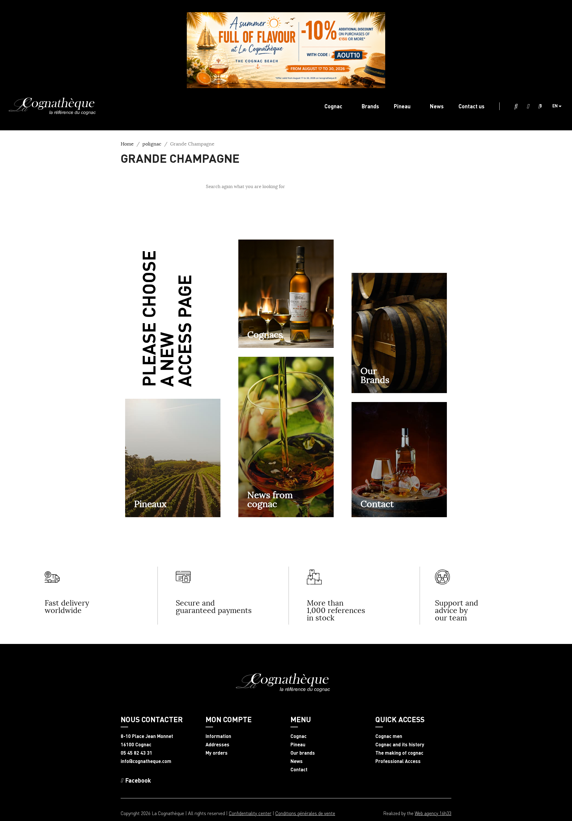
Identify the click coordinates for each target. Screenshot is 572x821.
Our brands (302, 753)
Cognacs (265, 334)
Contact (377, 503)
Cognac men (388, 736)
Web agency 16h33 (433, 813)
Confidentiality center (250, 813)
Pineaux (150, 503)
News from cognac (270, 499)
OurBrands (374, 375)
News (296, 761)
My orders (217, 753)
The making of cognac (399, 753)
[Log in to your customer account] (528, 107)
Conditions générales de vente (305, 813)
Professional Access (398, 761)
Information (218, 736)
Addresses (217, 744)
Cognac (298, 736)
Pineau (297, 744)
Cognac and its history (399, 744)
